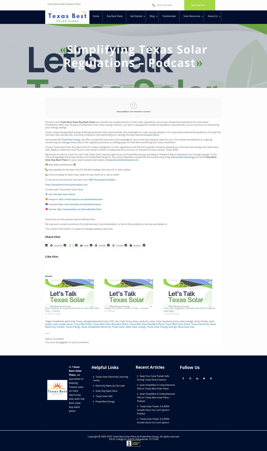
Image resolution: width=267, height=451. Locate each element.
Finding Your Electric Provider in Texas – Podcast (126, 308)
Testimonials (169, 16)
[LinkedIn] (197, 378)
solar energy (186, 321)
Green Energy (111, 85)
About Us (213, 16)
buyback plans (151, 134)
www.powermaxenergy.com (185, 157)
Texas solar (118, 326)
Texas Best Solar (83, 324)
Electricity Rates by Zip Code (110, 385)
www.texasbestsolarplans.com (123, 159)
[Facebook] (183, 378)
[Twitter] (204, 378)
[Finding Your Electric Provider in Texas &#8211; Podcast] (132, 293)
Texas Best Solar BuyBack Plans (146, 324)
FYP (111, 321)
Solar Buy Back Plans (106, 390)
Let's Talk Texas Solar (126, 321)
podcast (143, 321)
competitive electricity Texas (66, 321)
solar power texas (63, 324)
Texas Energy (72, 326)
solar (152, 321)
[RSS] (211, 378)
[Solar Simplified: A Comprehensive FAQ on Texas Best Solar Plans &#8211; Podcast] (73, 293)
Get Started (198, 5)
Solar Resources (191, 16)
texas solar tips (186, 326)
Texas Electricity (200, 324)
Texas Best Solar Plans (177, 324)
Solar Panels (201, 321)
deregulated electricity (96, 321)
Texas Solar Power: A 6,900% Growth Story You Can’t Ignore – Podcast (154, 410)
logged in (64, 342)
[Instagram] (190, 378)
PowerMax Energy (70, 139)
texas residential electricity (96, 326)
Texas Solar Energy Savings (162, 326)
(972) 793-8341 (165, 5)
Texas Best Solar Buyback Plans (64, 4)
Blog (152, 16)
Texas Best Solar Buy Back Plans (110, 324)
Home (96, 16)
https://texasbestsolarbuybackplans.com (66, 184)
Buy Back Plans (115, 16)
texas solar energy (136, 326)
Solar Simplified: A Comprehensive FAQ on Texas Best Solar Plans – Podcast (156, 397)
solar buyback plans (167, 321)
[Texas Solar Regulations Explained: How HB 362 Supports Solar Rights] (192, 293)
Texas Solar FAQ (104, 396)
